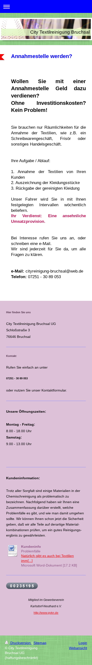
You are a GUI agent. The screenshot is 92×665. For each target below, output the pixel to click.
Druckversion (20, 643)
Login (83, 643)
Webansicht (78, 648)
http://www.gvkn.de (46, 613)
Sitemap (40, 643)
